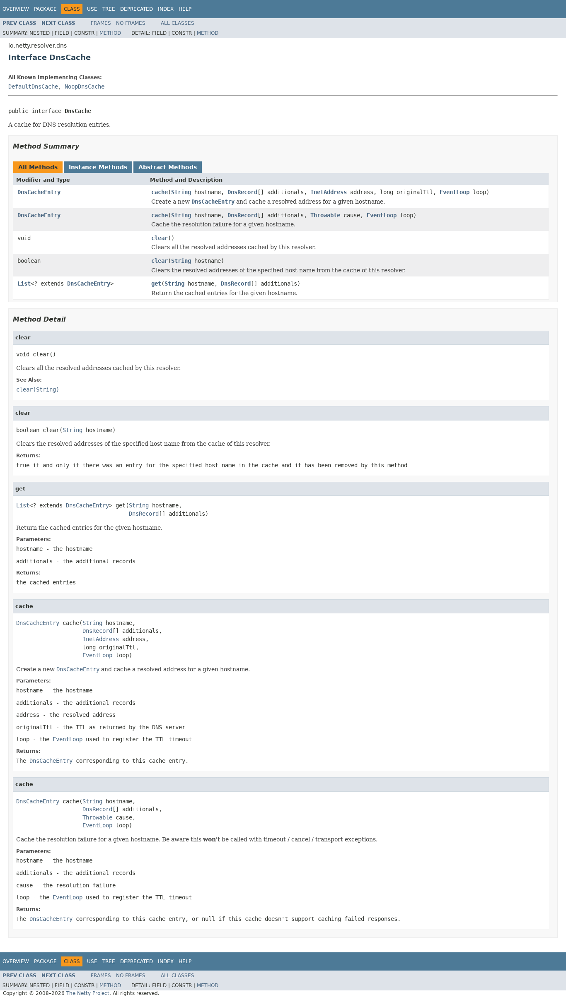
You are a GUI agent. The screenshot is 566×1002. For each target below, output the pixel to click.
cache (159, 192)
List (24, 283)
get (156, 283)
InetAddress (328, 192)
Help (185, 9)
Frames (101, 23)
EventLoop (454, 192)
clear (159, 238)
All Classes (177, 23)
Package (45, 9)
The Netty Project (87, 993)
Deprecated (136, 9)
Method (110, 33)
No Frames (130, 23)
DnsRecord (242, 192)
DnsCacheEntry (38, 192)
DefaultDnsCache (33, 86)
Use (92, 9)
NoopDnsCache (84, 86)
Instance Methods (98, 167)
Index (166, 9)
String (181, 192)
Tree (108, 9)
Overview (15, 9)
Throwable (325, 215)
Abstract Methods (167, 167)
